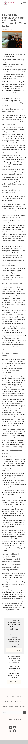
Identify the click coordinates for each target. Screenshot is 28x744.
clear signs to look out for (10, 580)
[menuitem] (20, 4)
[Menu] (24, 4)
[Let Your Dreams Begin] (11, 3)
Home (8, 697)
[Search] (20, 4)
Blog (16, 706)
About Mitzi (19, 701)
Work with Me (16, 697)
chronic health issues (17, 336)
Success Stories (8, 706)
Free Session (9, 701)
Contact (22, 706)
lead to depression (11, 431)
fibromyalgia (13, 300)
